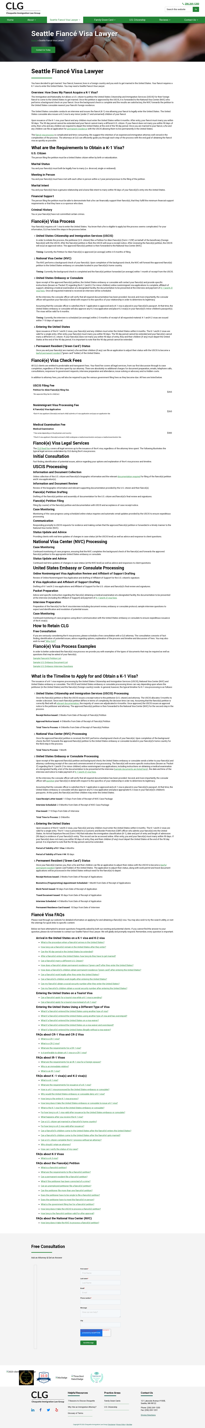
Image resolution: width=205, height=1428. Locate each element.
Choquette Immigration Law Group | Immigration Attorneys (35, 8)
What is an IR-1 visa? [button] (50, 1071)
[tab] (107, 942)
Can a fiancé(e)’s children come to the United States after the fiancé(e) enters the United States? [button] (86, 1130)
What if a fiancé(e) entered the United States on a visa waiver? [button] (70, 1020)
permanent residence (77, 129)
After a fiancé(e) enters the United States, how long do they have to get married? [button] (78, 956)
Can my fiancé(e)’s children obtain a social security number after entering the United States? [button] (84, 988)
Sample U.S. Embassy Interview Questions (53, 666)
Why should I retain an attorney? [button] (56, 1144)
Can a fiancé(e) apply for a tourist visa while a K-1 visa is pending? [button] (71, 997)
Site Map (129, 1424)
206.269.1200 (192, 3)
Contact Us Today (43, 50)
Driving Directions (148, 1415)
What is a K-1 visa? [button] (49, 1080)
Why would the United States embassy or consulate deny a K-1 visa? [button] (73, 1094)
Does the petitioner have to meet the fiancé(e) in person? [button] (67, 1199)
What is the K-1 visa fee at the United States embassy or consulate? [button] (72, 1108)
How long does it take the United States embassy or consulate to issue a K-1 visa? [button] (79, 1103)
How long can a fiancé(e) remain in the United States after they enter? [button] (73, 947)
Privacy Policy (120, 1424)
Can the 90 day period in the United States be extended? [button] (67, 951)
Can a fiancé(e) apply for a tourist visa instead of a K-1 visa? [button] (68, 1002)
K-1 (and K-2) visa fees (106, 598)
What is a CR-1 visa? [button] (50, 1039)
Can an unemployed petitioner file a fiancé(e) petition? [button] (66, 1186)
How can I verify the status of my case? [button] (59, 1149)
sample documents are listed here (131, 769)
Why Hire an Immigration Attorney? (82, 1407)
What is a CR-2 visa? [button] (50, 1043)
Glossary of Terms (75, 1413)
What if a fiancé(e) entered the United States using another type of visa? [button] (74, 1011)
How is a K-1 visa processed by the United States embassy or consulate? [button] (75, 1089)
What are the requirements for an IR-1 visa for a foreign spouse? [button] (71, 1062)
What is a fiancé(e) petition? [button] (54, 1167)
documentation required (129, 476)
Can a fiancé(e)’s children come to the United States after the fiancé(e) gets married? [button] (80, 1135)
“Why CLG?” (50, 641)
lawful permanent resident (48, 353)
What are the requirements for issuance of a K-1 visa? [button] (66, 1085)
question (50, 781)
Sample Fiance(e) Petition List (47, 658)
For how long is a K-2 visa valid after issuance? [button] (62, 1126)
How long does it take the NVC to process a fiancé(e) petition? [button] (70, 1222)
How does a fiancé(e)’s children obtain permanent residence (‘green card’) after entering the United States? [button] (91, 970)
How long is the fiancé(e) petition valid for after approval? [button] (67, 1213)
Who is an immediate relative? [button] (55, 1066)
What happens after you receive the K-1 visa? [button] (62, 1117)
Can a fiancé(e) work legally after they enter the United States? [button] (70, 974)
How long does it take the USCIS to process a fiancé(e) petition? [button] (71, 1209)
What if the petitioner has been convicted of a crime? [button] (66, 1181)
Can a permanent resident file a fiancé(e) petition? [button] (64, 1176)
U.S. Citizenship (110, 1407)
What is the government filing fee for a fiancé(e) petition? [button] (67, 1204)
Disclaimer (111, 1424)
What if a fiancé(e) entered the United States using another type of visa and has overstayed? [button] (84, 1016)
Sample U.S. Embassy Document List (50, 662)
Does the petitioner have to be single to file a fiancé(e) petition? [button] (70, 1195)
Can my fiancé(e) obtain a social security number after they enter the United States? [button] (80, 983)
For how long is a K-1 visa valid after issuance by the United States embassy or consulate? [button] (83, 1112)
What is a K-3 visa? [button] (49, 1158)
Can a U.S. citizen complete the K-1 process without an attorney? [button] (71, 1140)
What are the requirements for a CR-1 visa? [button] (61, 1048)
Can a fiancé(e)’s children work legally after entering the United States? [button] (74, 979)
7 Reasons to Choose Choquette (81, 1401)
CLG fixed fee (43, 448)
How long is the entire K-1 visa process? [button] (60, 1098)
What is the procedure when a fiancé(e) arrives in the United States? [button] (73, 942)
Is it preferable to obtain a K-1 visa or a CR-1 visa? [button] (64, 1052)
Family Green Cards (112, 1401)
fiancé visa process (44, 135)
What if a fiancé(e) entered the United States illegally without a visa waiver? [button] (76, 1029)
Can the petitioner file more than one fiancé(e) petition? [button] (67, 1190)
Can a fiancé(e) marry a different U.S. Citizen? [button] (62, 961)
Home (34, 40)
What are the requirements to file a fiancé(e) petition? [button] (66, 1172)
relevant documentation (67, 703)
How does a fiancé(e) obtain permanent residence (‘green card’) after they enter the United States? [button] (87, 965)
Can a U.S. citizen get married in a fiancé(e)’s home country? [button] (69, 1121)
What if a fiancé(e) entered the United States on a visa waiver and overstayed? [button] (77, 1025)
